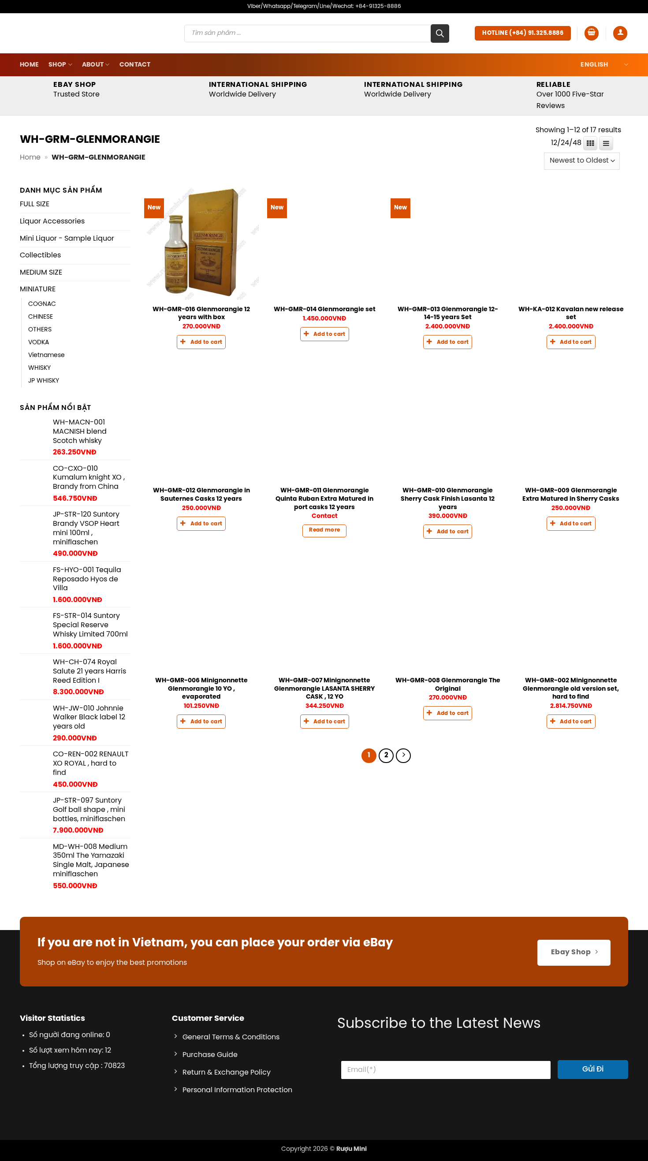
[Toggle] (125, 231)
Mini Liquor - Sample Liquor (67, 265)
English (594, 91)
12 (554, 170)
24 (565, 170)
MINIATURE (38, 316)
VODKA (38, 369)
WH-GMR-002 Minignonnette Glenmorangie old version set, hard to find (571, 715)
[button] (592, 60)
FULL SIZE (34, 231)
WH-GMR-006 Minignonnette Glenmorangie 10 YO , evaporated (201, 715)
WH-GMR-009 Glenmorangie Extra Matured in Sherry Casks (570, 522)
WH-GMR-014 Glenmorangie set (325, 336)
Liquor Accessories (52, 248)
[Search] (440, 60)
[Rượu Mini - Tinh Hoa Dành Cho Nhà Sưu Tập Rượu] (82, 60)
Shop (57, 91)
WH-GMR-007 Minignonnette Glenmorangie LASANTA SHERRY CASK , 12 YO (324, 715)
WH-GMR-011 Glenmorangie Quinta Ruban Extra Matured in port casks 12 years (324, 526)
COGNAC (42, 331)
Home (29, 91)
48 (577, 170)
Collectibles (40, 282)
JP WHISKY (43, 408)
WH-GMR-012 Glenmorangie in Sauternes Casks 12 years (201, 522)
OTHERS (40, 356)
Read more (324, 557)
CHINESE (40, 343)
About (93, 91)
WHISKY (39, 394)
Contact (135, 91)
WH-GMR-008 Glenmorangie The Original (447, 711)
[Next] (403, 782)
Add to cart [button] (206, 369)
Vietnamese (46, 382)
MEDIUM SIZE (41, 299)
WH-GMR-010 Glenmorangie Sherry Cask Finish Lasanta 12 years (448, 526)
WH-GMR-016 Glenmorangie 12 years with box (201, 340)
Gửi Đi (592, 1096)
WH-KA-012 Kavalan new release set (571, 340)
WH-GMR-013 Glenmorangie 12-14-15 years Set (448, 340)
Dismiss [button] (552, 19)
